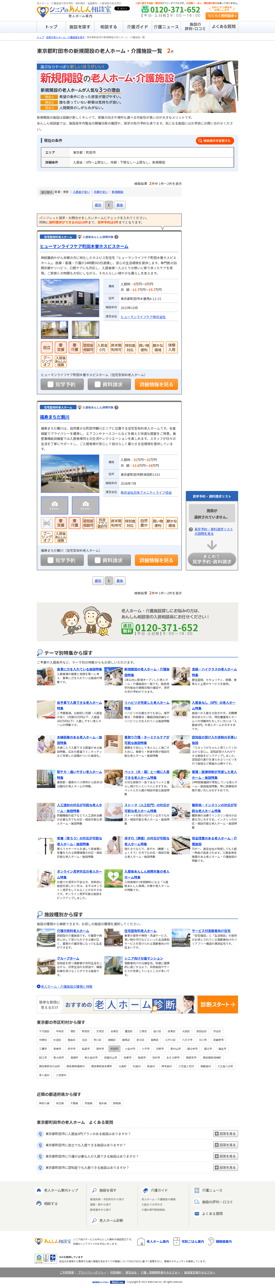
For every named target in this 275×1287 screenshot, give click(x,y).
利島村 (137, 1066)
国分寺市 (192, 1049)
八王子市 (187, 1040)
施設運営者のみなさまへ (199, 1272)
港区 (72, 1031)
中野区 (43, 1040)
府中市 (71, 1049)
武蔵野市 (218, 1040)
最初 (98, 204)
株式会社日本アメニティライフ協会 (146, 492)
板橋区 (112, 1040)
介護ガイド (159, 1190)
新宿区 (86, 1031)
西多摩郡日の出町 (49, 1066)
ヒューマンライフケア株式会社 (143, 316)
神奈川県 (44, 1103)
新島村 (151, 1066)
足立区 (140, 1040)
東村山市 (175, 1049)
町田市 (114, 1049)
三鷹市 (43, 1049)
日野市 (160, 1049)
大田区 (186, 1031)
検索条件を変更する (215, 140)
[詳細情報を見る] (156, 384)
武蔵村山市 (110, 1057)
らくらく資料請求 (222, 16)
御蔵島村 (206, 1066)
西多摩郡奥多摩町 (101, 1066)
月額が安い (101, 192)
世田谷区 (201, 1031)
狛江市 (43, 1057)
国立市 (208, 1049)
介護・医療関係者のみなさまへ (160, 1272)
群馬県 (117, 1103)
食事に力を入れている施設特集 (79, 669)
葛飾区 (155, 1040)
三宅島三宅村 (186, 1066)
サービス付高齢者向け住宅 (211, 930)
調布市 (100, 1049)
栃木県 (103, 1103)
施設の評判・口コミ (217, 1201)
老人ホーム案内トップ (61, 1190)
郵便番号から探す (100, 1210)
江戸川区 (170, 1040)
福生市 (222, 1049)
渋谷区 (217, 1031)
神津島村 (166, 1066)
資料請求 (109, 384)
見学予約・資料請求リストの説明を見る (213, 531)
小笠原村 (61, 1075)
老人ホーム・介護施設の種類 (159, 1199)
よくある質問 (212, 1213)
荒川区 (97, 1040)
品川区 (157, 1031)
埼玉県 (60, 1103)
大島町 (122, 1066)
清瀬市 (74, 1057)
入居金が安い (81, 192)
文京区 (100, 1031)
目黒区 (172, 1031)
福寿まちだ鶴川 (54, 417)
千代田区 (44, 1031)
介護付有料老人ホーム (73, 930)
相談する (51, 1203)
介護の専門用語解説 (153, 1210)
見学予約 (62, 384)
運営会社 (131, 1272)
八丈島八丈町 (225, 1066)
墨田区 (129, 1031)
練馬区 (126, 1040)
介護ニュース (212, 1190)
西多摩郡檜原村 (75, 1066)
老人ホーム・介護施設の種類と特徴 (66, 986)
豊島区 (71, 1040)
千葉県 (74, 1103)
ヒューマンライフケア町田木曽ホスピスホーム (84, 246)
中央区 (60, 1031)
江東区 (143, 1031)
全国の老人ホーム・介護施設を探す (65, 37)
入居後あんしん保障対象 (98, 237)
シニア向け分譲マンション (143, 958)
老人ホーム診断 (111, 1220)
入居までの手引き (152, 1204)
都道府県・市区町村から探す (107, 1199)
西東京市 (191, 1057)
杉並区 (57, 1040)
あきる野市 (173, 1057)
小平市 (146, 1049)
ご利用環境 (67, 1272)
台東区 (114, 1031)
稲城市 (142, 1057)
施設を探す (108, 1190)
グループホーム (68, 958)
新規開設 (117, 192)
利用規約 (115, 1272)
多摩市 (127, 1057)
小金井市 (130, 1049)
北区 (84, 1040)
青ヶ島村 (44, 1075)
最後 (120, 204)
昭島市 (86, 1049)
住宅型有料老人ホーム (140, 930)
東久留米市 (91, 1057)
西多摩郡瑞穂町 (212, 1057)
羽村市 (156, 1057)
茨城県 (88, 1103)
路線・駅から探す (100, 1204)
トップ (40, 37)
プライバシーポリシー (92, 1272)
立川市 (203, 1040)
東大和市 (58, 1057)
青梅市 (57, 1049)
